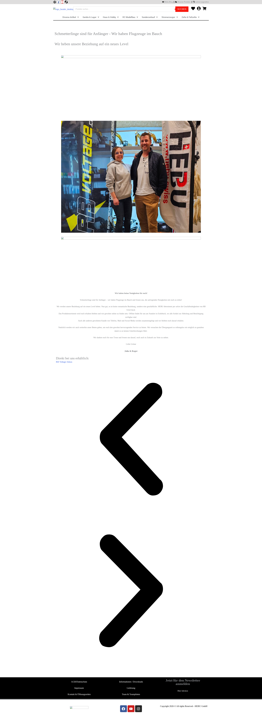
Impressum (79, 688)
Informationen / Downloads (131, 682)
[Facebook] (58, 2)
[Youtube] (62, 2)
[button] (131, 440)
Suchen (181, 9)
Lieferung (131, 688)
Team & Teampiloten (131, 694)
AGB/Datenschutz (79, 682)
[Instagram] (54, 2)
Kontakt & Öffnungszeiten (79, 694)
